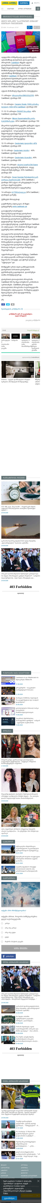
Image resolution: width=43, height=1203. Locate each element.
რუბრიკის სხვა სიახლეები (16, 673)
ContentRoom (30, 357)
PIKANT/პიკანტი (24, 111)
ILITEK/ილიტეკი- (19, 192)
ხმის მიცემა (20, 948)
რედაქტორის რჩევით (14, 478)
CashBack (15, 63)
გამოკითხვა (9, 878)
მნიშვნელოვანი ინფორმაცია (17, 17)
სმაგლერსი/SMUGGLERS (23, 95)
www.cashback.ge (20, 206)
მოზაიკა (7, 731)
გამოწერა (24, 3)
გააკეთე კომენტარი (33, 320)
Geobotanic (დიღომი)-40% (26, 143)
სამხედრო (8, 842)
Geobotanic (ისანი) (21, 150)
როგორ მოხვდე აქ (33, 330)
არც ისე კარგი (10, 928)
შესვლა (36, 3)
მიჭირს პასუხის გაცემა (14, 941)
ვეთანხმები (9, 1198)
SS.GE (4, 330)
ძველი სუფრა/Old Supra (27, 165)
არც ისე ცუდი (10, 932)
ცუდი (7, 937)
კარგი (7, 923)
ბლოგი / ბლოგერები (24, 9)
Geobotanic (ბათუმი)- (24, 158)
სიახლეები (10, 9)
